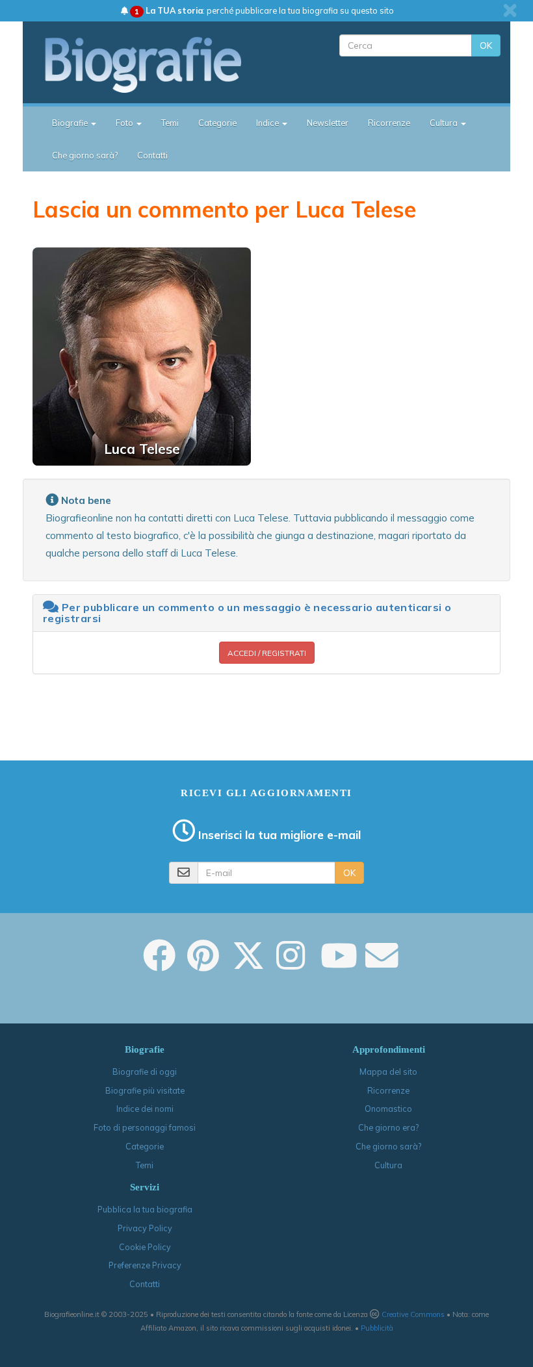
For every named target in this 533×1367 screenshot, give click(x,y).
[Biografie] (154, 64)
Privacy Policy (145, 1228)
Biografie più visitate (145, 1090)
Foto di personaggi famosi (145, 1127)
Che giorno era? (388, 1127)
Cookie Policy (145, 1247)
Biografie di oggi (144, 1071)
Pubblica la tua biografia (145, 1209)
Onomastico (388, 1108)
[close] (510, 10)
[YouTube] (339, 964)
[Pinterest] (203, 964)
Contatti (152, 155)
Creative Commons (413, 1314)
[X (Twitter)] (248, 964)
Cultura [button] (445, 123)
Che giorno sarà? (85, 155)
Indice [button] (268, 123)
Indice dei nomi (145, 1108)
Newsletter (327, 123)
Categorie (217, 123)
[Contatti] (381, 964)
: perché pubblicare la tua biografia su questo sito (264, 10)
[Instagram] (290, 964)
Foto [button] (125, 123)
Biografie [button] (71, 123)
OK (486, 45)
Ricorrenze (389, 123)
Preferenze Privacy (145, 1265)
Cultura (388, 1165)
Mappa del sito (388, 1071)
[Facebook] (159, 964)
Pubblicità (377, 1328)
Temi (170, 123)
